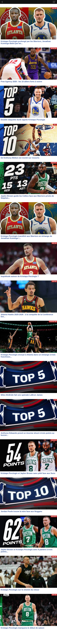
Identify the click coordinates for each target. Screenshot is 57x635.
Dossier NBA (54, 48)
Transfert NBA (53, 203)
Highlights (54, 163)
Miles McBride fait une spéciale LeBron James (22, 395)
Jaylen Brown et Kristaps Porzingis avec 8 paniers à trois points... (26, 550)
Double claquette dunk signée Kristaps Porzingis (23, 120)
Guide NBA (54, 281)
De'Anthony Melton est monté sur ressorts (20, 158)
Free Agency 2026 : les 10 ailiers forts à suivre (21, 81)
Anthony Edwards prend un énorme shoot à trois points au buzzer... (27, 434)
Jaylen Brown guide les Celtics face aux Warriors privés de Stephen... (27, 197)
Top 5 (55, 86)
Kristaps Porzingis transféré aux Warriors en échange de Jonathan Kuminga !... (26, 237)
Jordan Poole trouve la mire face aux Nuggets (21, 511)
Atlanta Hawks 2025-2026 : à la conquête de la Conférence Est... (27, 315)
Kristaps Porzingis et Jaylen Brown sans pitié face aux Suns (28, 473)
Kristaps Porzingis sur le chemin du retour (20, 590)
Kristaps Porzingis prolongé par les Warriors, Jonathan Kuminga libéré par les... (26, 42)
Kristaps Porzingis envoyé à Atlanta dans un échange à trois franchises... (28, 356)
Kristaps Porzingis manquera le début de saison (22, 628)
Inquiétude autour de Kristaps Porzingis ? (20, 276)
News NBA (54, 8)
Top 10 (55, 124)
